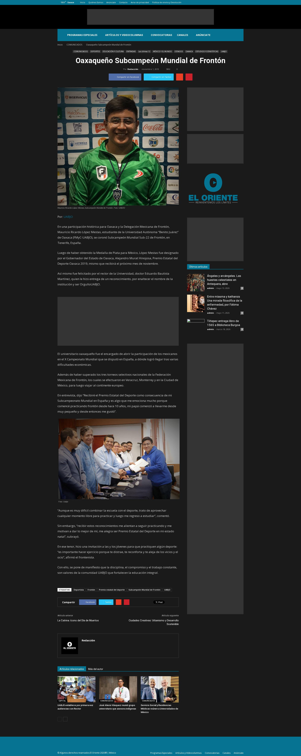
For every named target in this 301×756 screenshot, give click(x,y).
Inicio (82, 2)
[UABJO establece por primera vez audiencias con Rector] (76, 689)
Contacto (123, 2)
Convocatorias (161, 35)
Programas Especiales (82, 35)
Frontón (91, 589)
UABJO (224, 51)
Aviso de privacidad (140, 2)
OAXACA (189, 51)
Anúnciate (111, 2)
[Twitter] (235, 2)
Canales (182, 35)
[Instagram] (229, 2)
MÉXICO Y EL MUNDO (162, 51)
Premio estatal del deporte (112, 589)
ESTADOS (179, 51)
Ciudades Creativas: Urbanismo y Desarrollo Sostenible (154, 622)
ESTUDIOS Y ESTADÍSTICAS (207, 51)
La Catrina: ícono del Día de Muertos (78, 620)
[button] (239, 35)
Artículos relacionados (72, 669)
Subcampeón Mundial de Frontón (144, 589)
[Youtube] (241, 2)
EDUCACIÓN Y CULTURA (113, 51)
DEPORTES (95, 51)
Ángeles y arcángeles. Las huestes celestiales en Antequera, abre (224, 280)
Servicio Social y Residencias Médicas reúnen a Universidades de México (159, 708)
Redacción (133, 69)
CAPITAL (62, 701)
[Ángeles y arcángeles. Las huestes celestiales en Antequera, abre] (195, 282)
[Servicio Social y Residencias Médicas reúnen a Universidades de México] (160, 689)
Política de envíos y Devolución (166, 2)
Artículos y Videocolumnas (124, 35)
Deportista (79, 589)
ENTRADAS (131, 51)
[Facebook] (223, 2)
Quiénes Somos (95, 2)
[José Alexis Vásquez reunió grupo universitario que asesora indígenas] (118, 689)
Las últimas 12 (144, 51)
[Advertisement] (150, 17)
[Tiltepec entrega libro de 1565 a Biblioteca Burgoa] (195, 327)
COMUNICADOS (81, 51)
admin (210, 288)
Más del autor (95, 669)
